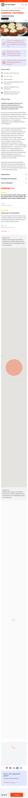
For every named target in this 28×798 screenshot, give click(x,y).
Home (2, 8)
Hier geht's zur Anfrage (9, 782)
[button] (26, 21)
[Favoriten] (22, 4)
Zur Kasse (16, 795)
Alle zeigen (4, 231)
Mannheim (8, 8)
